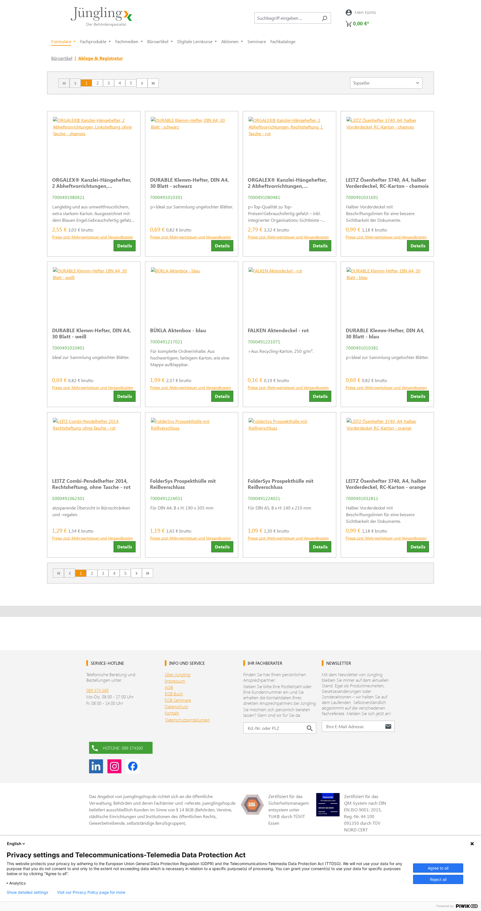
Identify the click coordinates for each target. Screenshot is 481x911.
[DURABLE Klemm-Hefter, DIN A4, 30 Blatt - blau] (387, 292)
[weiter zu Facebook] (133, 766)
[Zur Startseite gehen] (101, 17)
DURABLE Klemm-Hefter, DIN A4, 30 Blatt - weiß (91, 333)
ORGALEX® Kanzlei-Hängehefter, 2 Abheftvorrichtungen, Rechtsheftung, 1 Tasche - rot (287, 183)
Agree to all (438, 868)
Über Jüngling (177, 674)
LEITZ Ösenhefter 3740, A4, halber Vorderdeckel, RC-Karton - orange (386, 484)
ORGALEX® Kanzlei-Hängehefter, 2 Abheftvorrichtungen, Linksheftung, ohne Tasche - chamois (91, 183)
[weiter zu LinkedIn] (96, 766)
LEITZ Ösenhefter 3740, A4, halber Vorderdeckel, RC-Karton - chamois (387, 183)
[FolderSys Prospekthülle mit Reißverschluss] (192, 443)
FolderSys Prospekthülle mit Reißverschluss (183, 484)
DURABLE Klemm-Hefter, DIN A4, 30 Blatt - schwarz (189, 183)
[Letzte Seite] (153, 83)
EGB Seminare (178, 700)
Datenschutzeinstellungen (187, 720)
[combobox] (286, 18)
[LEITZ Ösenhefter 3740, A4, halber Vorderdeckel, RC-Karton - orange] (387, 443)
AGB (169, 687)
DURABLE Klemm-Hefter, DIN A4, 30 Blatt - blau (385, 333)
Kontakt (172, 713)
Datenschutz (176, 706)
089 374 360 (97, 690)
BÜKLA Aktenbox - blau (178, 330)
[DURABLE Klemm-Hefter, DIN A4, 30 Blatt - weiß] (94, 292)
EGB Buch (174, 693)
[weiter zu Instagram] (114, 766)
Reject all (438, 879)
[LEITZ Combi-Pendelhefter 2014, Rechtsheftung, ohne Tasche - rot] (94, 443)
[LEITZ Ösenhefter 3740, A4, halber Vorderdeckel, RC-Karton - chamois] (387, 142)
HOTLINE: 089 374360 (123, 748)
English (14, 843)
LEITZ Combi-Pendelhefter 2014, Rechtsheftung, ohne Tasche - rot (91, 484)
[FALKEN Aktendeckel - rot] (289, 292)
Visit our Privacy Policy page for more (91, 892)
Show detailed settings (27, 892)
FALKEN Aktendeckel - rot (278, 330)
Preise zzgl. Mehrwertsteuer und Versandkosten (92, 237)
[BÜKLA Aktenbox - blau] (192, 292)
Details (124, 245)
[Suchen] (324, 18)
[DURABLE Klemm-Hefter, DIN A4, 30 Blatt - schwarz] (192, 142)
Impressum (175, 681)
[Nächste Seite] (142, 83)
